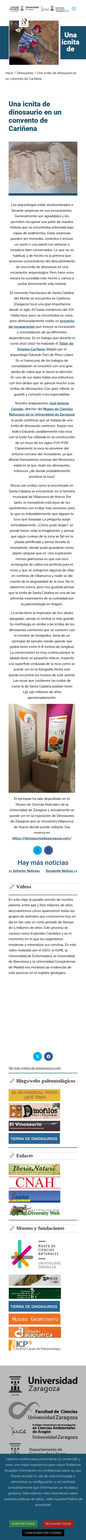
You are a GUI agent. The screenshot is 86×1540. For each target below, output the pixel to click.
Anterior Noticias (24, 871)
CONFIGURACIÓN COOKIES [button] (43, 1532)
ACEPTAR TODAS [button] (23, 1523)
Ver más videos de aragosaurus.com (35, 1068)
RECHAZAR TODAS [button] (58, 1523)
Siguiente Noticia (61, 871)
